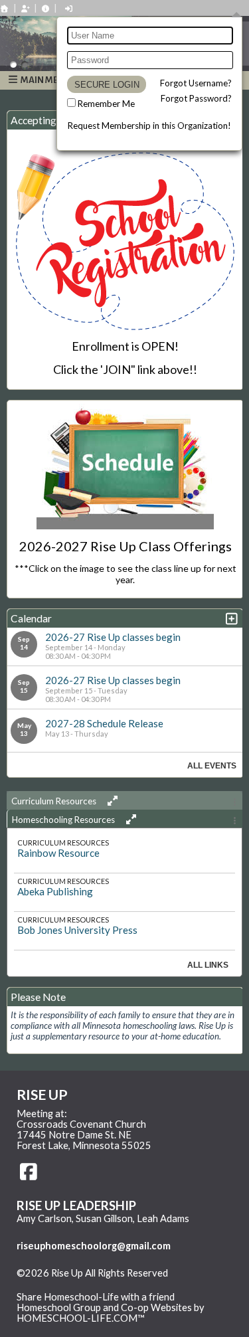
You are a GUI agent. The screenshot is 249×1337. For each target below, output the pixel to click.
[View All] (110, 801)
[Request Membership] (25, 8)
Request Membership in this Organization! (149, 125)
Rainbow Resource (58, 853)
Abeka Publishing (55, 891)
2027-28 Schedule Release (104, 723)
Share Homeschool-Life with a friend (96, 1296)
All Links (207, 965)
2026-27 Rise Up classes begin (113, 637)
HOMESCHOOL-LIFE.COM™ (81, 1318)
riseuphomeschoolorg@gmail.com (94, 1245)
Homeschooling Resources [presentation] (64, 819)
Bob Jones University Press (77, 930)
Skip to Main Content (72, 1284)
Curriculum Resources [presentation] (54, 801)
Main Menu (45, 80)
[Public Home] (4, 8)
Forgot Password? (196, 98)
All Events (211, 765)
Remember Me (106, 103)
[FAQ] (45, 8)
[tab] (124, 800)
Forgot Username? (196, 83)
